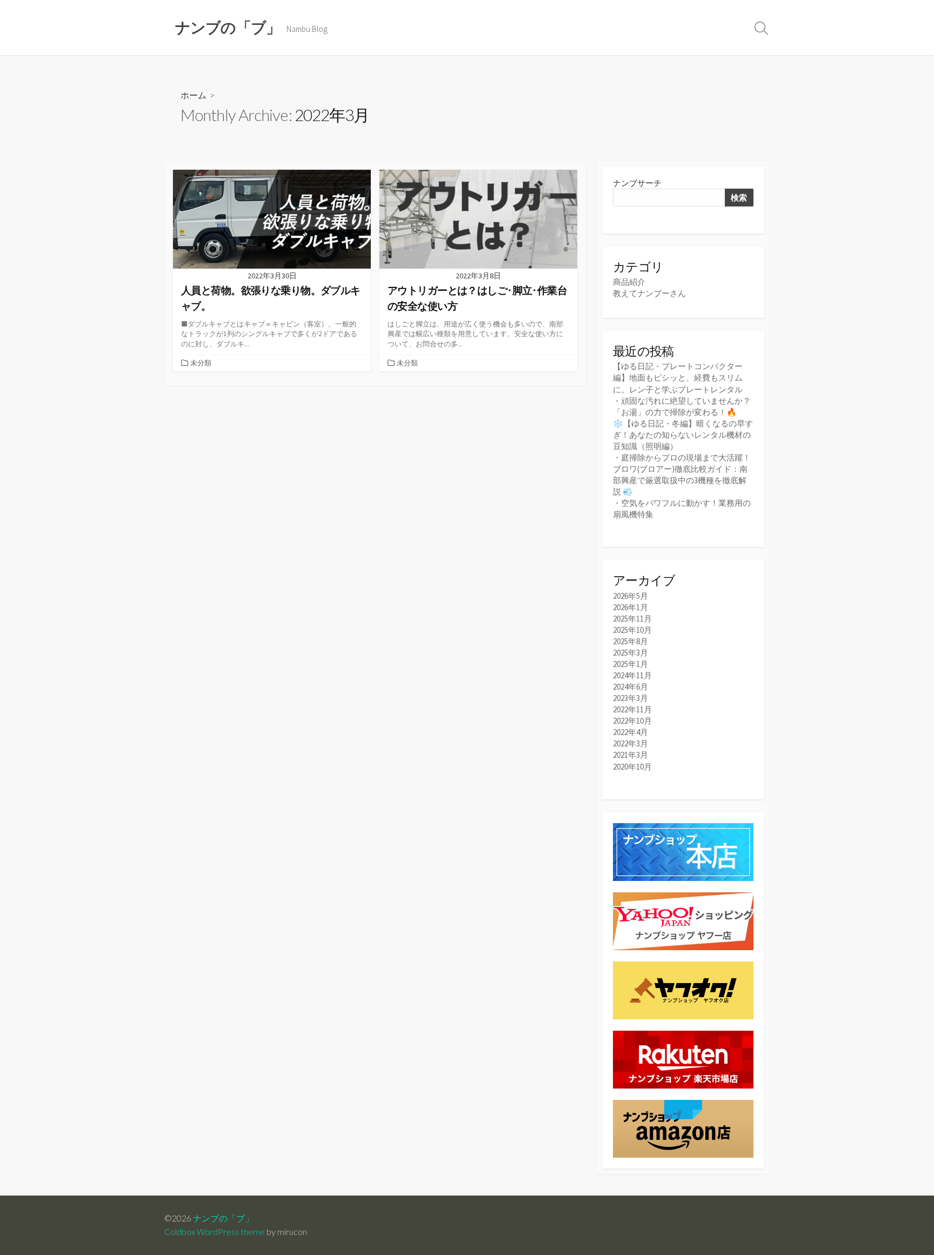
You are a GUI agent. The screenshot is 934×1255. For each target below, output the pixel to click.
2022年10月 (632, 721)
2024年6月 (630, 687)
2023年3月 (630, 698)
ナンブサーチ (637, 183)
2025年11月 (632, 618)
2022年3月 (630, 743)
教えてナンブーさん (649, 293)
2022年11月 (632, 709)
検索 (739, 197)
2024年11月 (632, 675)
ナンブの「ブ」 (223, 1218)
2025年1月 (630, 664)
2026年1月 (630, 607)
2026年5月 (630, 596)
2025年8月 (630, 641)
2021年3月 (630, 755)
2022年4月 (630, 732)
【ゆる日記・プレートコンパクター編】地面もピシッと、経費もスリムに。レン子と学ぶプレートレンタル (678, 377)
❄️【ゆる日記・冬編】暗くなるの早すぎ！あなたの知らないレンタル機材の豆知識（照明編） (683, 434)
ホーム (193, 95)
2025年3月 (630, 652)
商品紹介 (629, 282)
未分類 (200, 362)
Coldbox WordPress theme (214, 1232)
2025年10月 (632, 630)
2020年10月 (632, 767)
